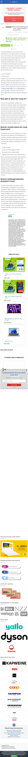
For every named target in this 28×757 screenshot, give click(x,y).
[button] (14, 374)
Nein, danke (14, 387)
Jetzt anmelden (14, 384)
